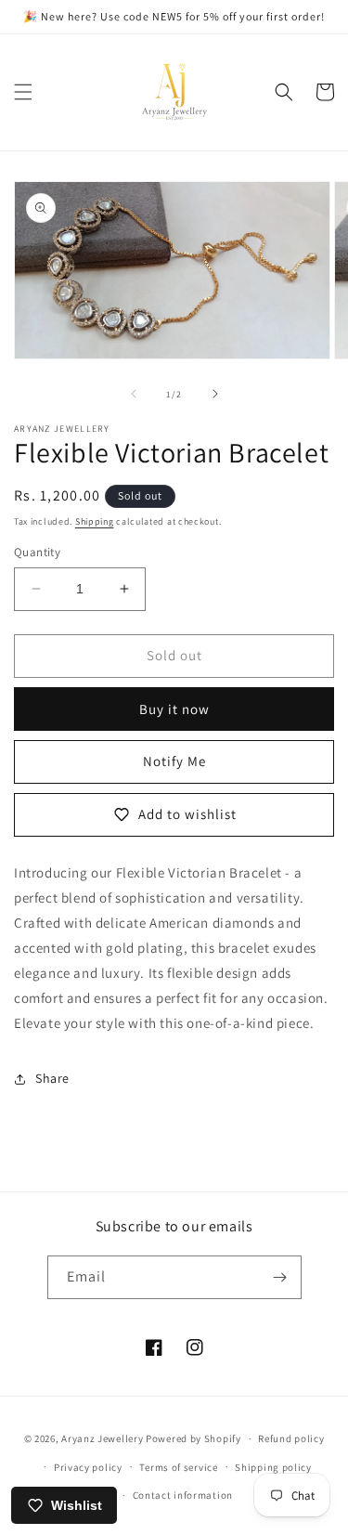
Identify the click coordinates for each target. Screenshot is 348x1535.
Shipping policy (273, 1467)
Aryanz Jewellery (102, 1438)
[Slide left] (133, 393)
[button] (23, 92)
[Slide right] (215, 393)
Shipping (94, 521)
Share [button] (52, 1078)
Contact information (183, 1495)
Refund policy (291, 1438)
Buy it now (174, 709)
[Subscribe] (280, 1277)
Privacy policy (88, 1467)
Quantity (37, 552)
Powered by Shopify (193, 1438)
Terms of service (178, 1467)
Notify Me (174, 761)
